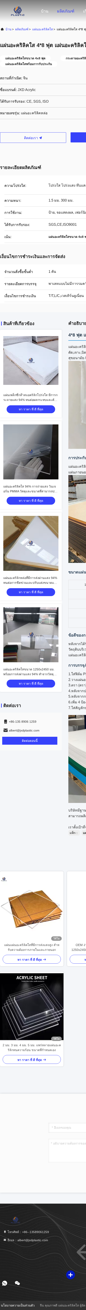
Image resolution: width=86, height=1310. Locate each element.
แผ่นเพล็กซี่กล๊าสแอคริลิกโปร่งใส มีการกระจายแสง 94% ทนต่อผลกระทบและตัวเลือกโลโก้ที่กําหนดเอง (30, 399)
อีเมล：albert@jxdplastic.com (27, 1240)
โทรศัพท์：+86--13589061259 (28, 1232)
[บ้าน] (18, 11)
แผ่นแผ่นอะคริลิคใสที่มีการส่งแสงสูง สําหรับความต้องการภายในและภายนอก (31, 947)
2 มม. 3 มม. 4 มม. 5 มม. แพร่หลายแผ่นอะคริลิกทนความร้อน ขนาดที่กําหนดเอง (32, 1047)
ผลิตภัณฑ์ (65, 11)
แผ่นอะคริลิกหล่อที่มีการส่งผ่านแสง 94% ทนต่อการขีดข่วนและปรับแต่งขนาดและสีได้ (30, 582)
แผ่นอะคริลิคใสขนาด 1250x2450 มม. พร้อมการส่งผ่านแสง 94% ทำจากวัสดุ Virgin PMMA (28, 674)
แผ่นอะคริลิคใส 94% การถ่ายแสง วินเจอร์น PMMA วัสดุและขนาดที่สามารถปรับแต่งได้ (30, 491)
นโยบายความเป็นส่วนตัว (18, 1305)
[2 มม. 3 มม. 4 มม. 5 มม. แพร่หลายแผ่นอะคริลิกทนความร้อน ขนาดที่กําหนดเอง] (32, 1007)
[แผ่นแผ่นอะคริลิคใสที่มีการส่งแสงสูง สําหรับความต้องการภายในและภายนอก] (32, 907)
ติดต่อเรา (31, 138)
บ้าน (44, 11)
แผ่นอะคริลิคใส (42, 29)
